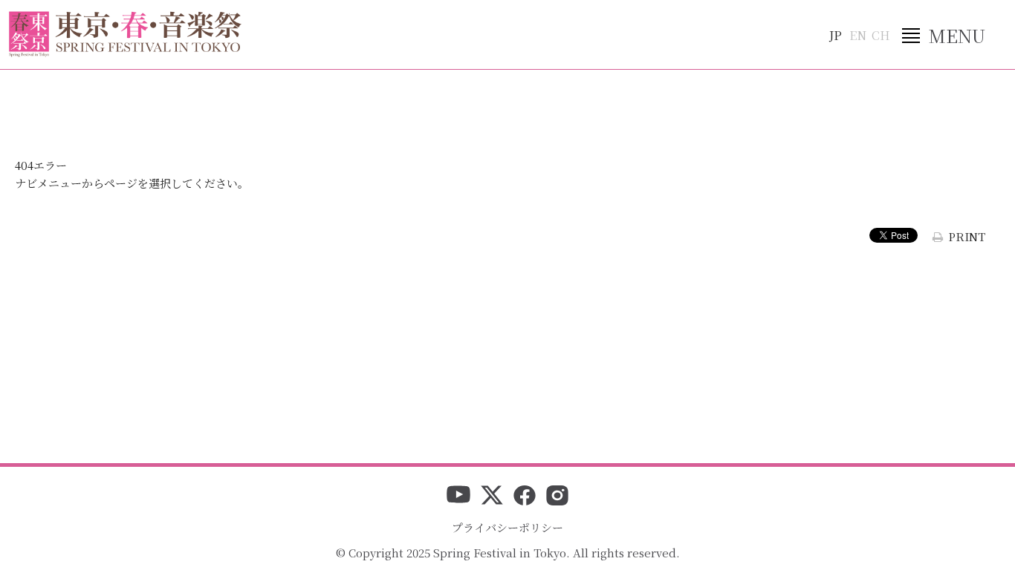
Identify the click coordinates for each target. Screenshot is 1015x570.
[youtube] (458, 496)
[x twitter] (492, 496)
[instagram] (557, 496)
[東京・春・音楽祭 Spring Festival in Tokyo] (125, 34)
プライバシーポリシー (507, 527)
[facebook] (524, 496)
